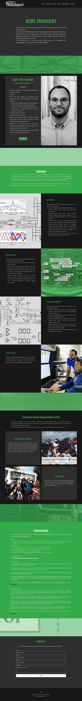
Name (17, 650)
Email (17, 655)
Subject (18, 660)
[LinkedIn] (41, 692)
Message (18, 665)
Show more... (14, 584)
